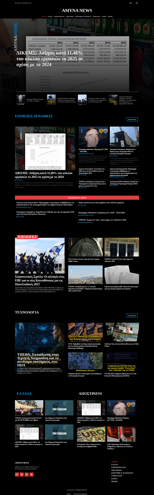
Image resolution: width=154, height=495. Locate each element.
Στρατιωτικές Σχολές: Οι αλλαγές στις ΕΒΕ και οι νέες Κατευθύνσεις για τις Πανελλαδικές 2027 (97, 100)
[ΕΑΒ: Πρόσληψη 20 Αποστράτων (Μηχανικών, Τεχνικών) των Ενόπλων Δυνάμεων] (121, 434)
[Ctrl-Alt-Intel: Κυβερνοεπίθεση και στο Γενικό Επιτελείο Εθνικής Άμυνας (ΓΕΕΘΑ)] (121, 361)
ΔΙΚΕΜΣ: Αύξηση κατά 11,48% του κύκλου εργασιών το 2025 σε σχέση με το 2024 (49, 58)
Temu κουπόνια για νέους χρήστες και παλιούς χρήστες (101, 202)
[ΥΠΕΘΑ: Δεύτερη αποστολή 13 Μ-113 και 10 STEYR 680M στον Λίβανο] (29, 408)
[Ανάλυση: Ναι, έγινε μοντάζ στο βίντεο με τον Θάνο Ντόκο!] (121, 332)
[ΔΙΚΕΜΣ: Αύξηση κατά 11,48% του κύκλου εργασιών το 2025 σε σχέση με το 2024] (45, 148)
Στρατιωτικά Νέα (86, 153)
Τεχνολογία (27, 312)
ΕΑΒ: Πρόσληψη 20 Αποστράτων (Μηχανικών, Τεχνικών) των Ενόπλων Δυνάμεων (120, 446)
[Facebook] (17, 474)
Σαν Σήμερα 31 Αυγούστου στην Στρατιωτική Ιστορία (56, 419)
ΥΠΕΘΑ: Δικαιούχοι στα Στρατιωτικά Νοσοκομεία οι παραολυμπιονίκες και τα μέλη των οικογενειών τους (92, 184)
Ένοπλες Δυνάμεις (34, 116)
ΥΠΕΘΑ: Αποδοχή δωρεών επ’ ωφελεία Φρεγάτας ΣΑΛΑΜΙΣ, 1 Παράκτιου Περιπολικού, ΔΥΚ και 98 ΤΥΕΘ (85, 289)
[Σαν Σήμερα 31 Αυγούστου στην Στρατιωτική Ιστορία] (59, 408)
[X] (27, 474)
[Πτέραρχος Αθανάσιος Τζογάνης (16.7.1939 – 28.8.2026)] (20, 100)
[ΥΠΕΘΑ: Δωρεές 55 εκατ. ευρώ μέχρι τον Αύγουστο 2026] (121, 247)
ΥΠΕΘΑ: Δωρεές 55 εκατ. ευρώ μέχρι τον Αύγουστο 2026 (102, 220)
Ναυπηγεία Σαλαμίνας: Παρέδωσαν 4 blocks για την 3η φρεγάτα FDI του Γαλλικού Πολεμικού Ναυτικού (67, 100)
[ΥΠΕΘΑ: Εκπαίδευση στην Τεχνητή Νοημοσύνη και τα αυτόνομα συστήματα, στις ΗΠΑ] (40, 349)
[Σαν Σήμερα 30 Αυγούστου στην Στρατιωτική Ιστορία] (59, 432)
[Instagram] (22, 474)
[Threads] (31, 474)
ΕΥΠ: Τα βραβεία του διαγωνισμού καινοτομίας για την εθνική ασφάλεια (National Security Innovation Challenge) (84, 346)
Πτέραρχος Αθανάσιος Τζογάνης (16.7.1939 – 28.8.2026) (101, 212)
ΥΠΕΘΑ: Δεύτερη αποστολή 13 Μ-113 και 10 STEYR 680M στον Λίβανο (28, 419)
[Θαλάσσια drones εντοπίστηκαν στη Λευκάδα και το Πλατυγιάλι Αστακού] (85, 361)
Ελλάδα (19, 180)
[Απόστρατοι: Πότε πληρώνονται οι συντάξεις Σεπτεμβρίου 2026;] (91, 434)
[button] (137, 3)
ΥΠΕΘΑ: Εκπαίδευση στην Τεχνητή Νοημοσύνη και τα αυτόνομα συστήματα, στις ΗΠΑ (38, 359)
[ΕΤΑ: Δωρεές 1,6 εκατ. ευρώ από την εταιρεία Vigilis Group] (85, 247)
